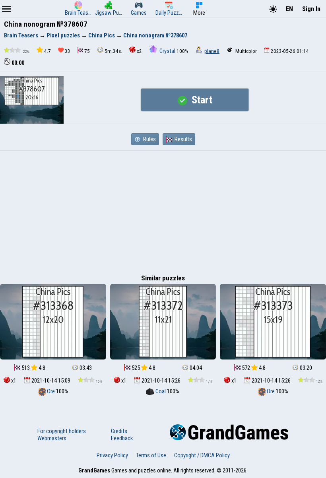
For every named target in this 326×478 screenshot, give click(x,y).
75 (87, 51)
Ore (51, 391)
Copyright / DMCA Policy (202, 455)
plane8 (211, 51)
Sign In (311, 9)
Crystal (167, 50)
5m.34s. (113, 51)
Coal (160, 391)
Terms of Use (151, 455)
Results (182, 139)
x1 (13, 380)
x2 (139, 51)
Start (200, 99)
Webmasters (51, 438)
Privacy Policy (112, 455)
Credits (119, 431)
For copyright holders (61, 431)
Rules (149, 139)
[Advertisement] (163, 210)
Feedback (122, 438)
